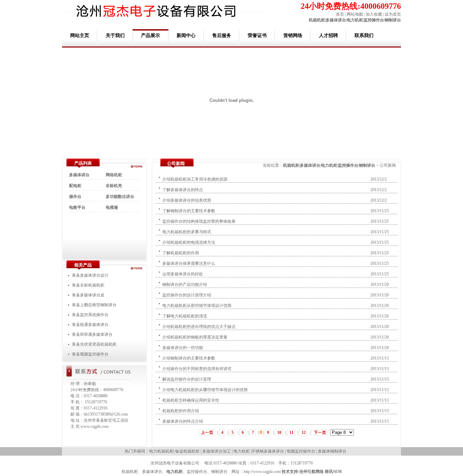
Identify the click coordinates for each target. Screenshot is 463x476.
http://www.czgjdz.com (262, 471)
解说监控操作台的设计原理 (186, 379)
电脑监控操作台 (301, 451)
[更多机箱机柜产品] (136, 166)
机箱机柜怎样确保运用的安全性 (190, 400)
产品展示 (150, 35)
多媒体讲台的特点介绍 (182, 421)
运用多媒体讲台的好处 (182, 274)
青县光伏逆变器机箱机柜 (94, 344)
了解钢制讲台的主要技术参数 (188, 210)
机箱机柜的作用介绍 (180, 410)
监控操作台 (374, 20)
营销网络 (292, 35)
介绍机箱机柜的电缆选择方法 (188, 242)
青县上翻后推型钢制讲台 (94, 305)
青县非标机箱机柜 (88, 285)
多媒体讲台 (336, 20)
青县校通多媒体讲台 (90, 324)
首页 (340, 14)
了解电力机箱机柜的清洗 (184, 316)
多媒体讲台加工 (216, 451)
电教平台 (77, 207)
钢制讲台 (393, 20)
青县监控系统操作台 (90, 314)
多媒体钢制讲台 (332, 451)
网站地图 (355, 14)
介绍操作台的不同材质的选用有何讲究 (197, 368)
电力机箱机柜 (161, 451)
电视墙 (112, 207)
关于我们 (115, 35)
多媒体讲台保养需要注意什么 (188, 263)
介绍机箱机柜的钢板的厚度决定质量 (194, 337)
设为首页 (393, 14)
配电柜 (75, 185)
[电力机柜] (136, 268)
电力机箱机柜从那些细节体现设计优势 (197, 305)
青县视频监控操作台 (90, 354)
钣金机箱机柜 (187, 451)
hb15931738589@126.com (106, 414)
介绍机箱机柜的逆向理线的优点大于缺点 (199, 326)
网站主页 (79, 35)
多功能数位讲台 (120, 196)
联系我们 (364, 35)
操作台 (75, 196)
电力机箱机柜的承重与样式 (186, 232)
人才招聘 (328, 35)
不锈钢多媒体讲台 (267, 451)
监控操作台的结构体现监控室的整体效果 (199, 221)
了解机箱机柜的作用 (180, 253)
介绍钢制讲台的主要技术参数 (188, 358)
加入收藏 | (374, 14)
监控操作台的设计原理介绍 (186, 295)
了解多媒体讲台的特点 (182, 189)
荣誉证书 (257, 35)
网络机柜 (114, 174)
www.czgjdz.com (94, 426)
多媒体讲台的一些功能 (182, 347)
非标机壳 (114, 185)
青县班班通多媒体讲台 (92, 334)
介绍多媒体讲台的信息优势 (186, 200)
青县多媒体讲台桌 (88, 295)
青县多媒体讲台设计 (90, 275)
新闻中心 (186, 35)
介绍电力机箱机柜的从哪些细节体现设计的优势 (205, 389)
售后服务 (221, 35)
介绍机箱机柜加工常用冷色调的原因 (194, 179)
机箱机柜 (317, 20)
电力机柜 (355, 20)
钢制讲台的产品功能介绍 (184, 284)
